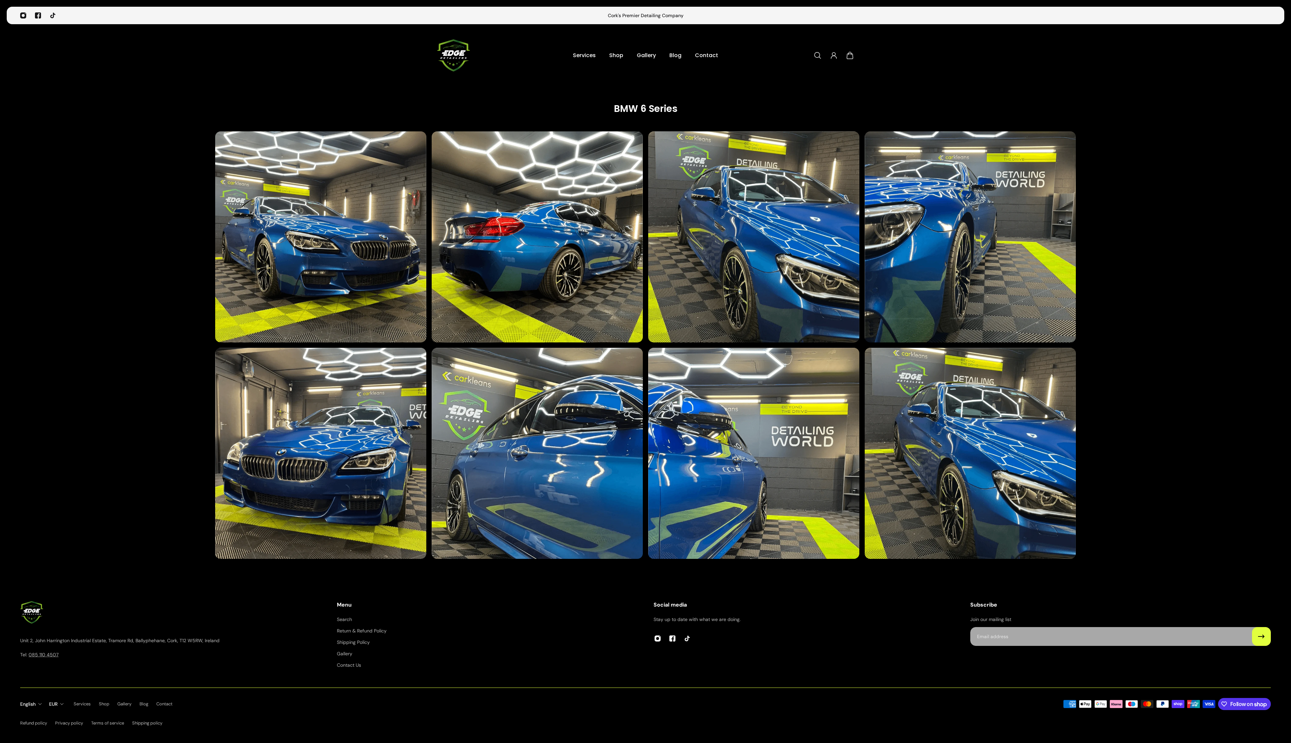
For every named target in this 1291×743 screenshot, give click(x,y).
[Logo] (454, 55)
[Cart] (850, 55)
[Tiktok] (52, 15)
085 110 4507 (43, 655)
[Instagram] (23, 15)
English (28, 704)
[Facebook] (38, 15)
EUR (53, 704)
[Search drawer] (818, 55)
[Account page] (834, 55)
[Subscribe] (1261, 636)
